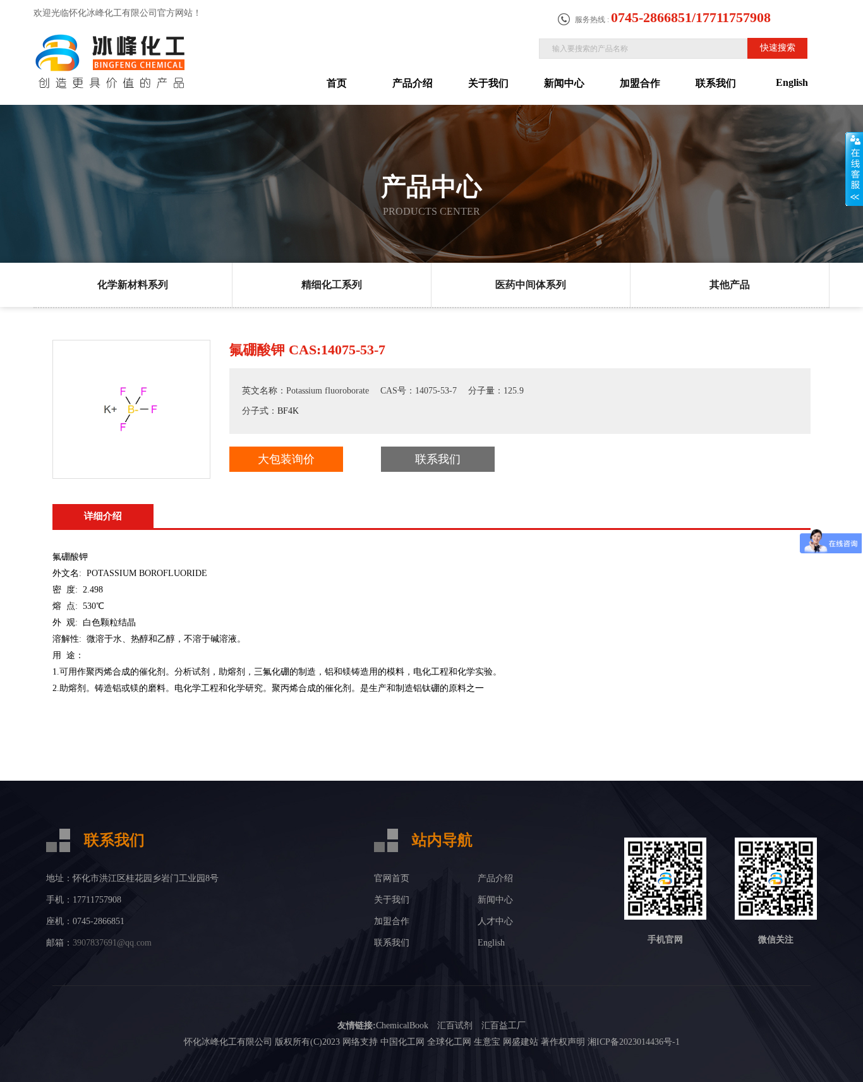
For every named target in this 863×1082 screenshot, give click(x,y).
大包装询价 (286, 459)
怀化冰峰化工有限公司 (228, 1042)
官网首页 (391, 878)
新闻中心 (564, 83)
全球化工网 (449, 1042)
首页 (337, 83)
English (792, 82)
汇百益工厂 (503, 1025)
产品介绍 (412, 83)
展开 (854, 168)
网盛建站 (520, 1042)
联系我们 (716, 83)
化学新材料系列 (132, 284)
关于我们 (488, 83)
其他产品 (729, 284)
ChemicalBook (402, 1025)
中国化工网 (402, 1042)
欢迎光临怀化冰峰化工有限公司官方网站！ (117, 13)
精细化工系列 (331, 284)
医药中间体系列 (530, 284)
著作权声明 (563, 1042)
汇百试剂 (455, 1025)
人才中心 (495, 921)
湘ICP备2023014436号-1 (634, 1042)
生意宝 (487, 1042)
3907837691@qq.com (112, 942)
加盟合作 (640, 83)
